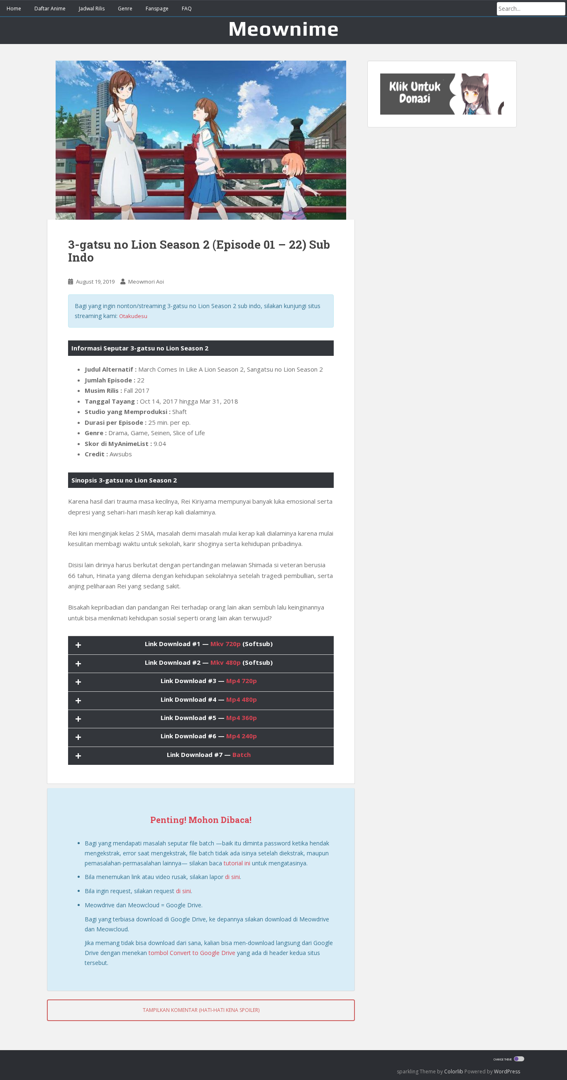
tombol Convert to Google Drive (192, 953)
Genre (125, 8)
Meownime (283, 28)
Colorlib (453, 1071)
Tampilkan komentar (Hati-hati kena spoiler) (201, 1010)
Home (14, 8)
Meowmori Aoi (146, 281)
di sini (232, 877)
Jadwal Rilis (92, 8)
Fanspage (157, 8)
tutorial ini (237, 863)
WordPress (507, 1071)
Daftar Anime (50, 8)
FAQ (187, 8)
